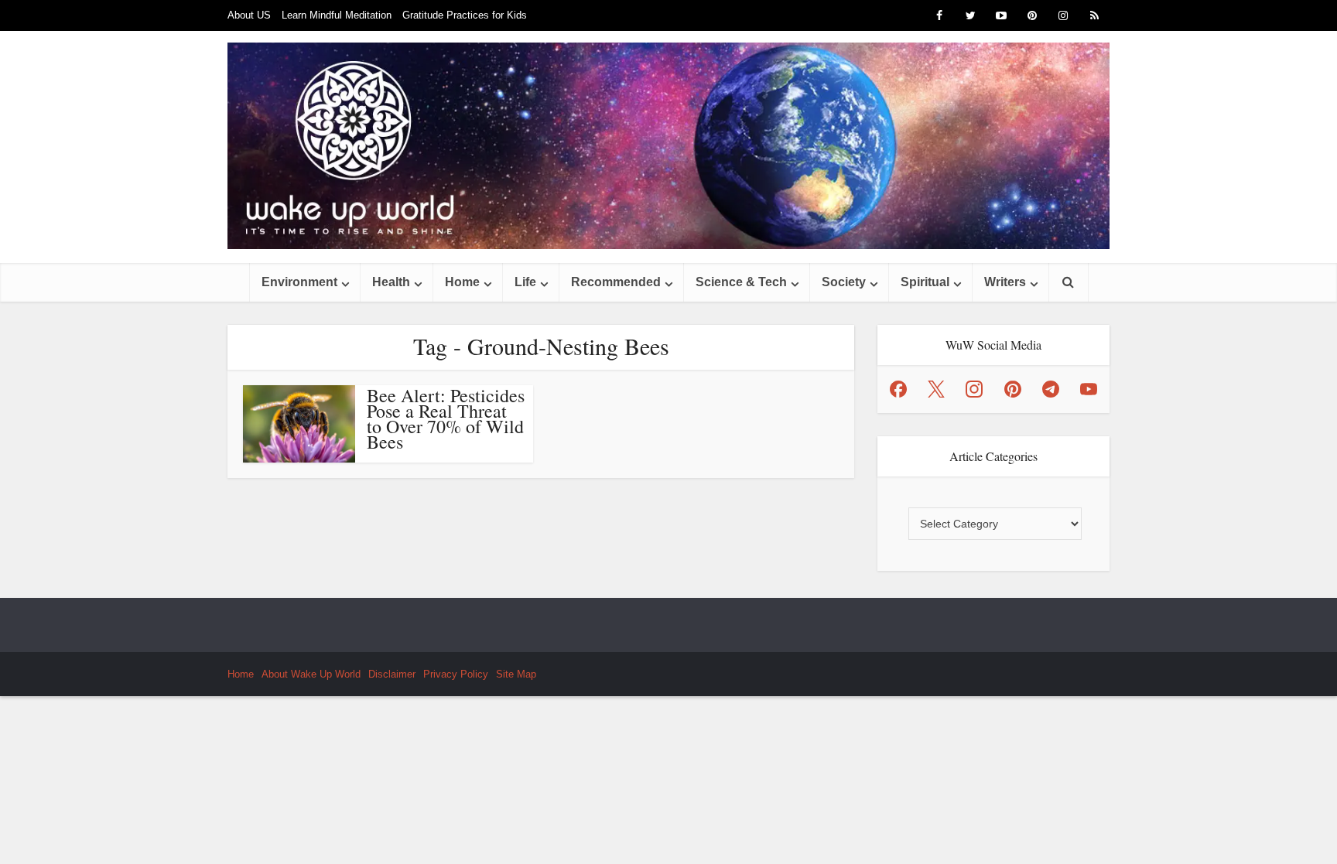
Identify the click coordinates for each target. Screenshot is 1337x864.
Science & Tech (741, 282)
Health (391, 282)
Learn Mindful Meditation (337, 15)
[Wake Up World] (668, 146)
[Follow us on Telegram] (1050, 389)
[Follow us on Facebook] (898, 389)
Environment (299, 282)
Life (525, 282)
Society (844, 282)
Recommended (616, 282)
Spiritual (925, 282)
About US (249, 15)
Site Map (516, 674)
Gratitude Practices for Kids (464, 15)
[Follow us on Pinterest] (1012, 389)
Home (462, 282)
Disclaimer (391, 674)
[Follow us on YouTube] (1088, 389)
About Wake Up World (311, 674)
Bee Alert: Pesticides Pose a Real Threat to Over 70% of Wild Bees (446, 418)
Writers (1005, 282)
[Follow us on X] (936, 389)
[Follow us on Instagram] (974, 389)
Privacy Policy (455, 674)
